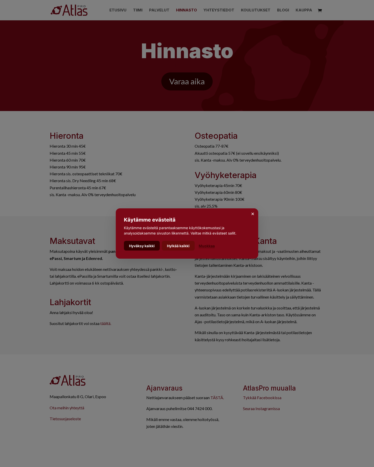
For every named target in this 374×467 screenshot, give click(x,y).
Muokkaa (207, 246)
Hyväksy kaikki (142, 246)
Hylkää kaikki (178, 246)
